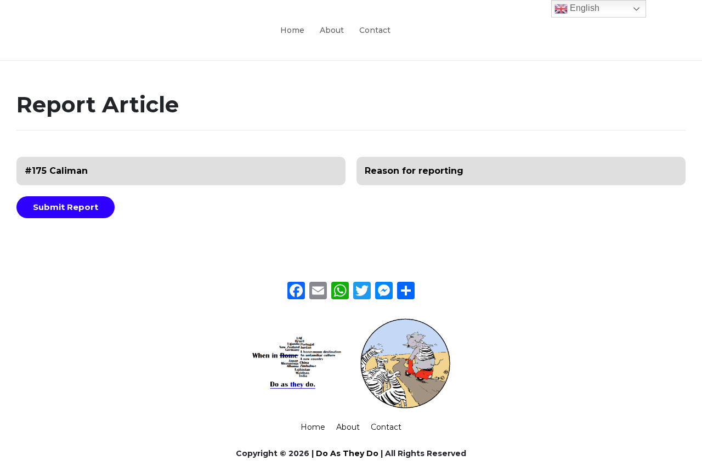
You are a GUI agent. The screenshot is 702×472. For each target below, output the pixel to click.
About (332, 30)
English (583, 8)
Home (292, 30)
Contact (374, 30)
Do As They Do (347, 453)
